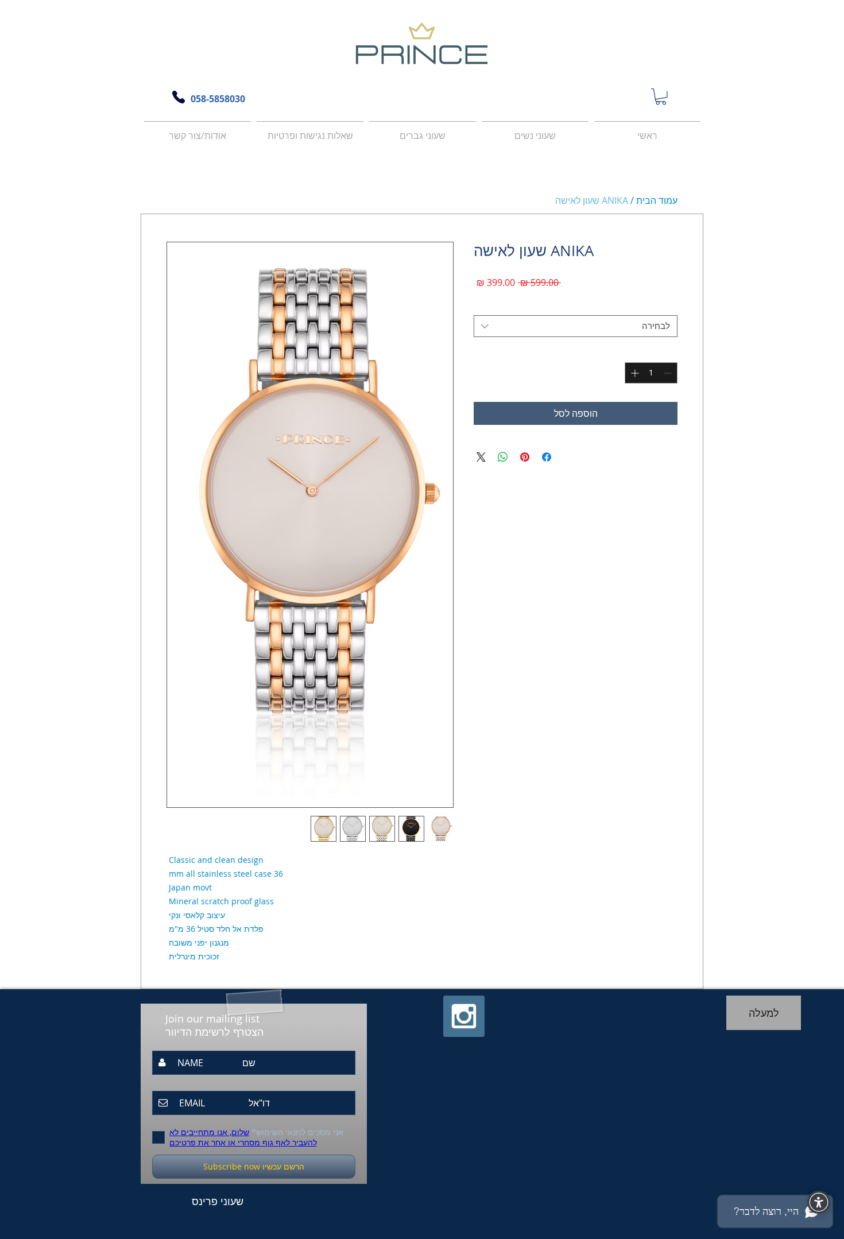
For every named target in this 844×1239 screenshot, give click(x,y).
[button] (661, 96)
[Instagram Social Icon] (464, 1016)
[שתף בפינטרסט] (525, 457)
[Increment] (633, 373)
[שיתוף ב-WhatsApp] (503, 457)
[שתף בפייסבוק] (546, 457)
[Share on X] (481, 457)
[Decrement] (668, 373)
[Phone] (178, 97)
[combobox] (575, 326)
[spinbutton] (651, 373)
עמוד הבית (656, 200)
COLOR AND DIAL (510, 305)
